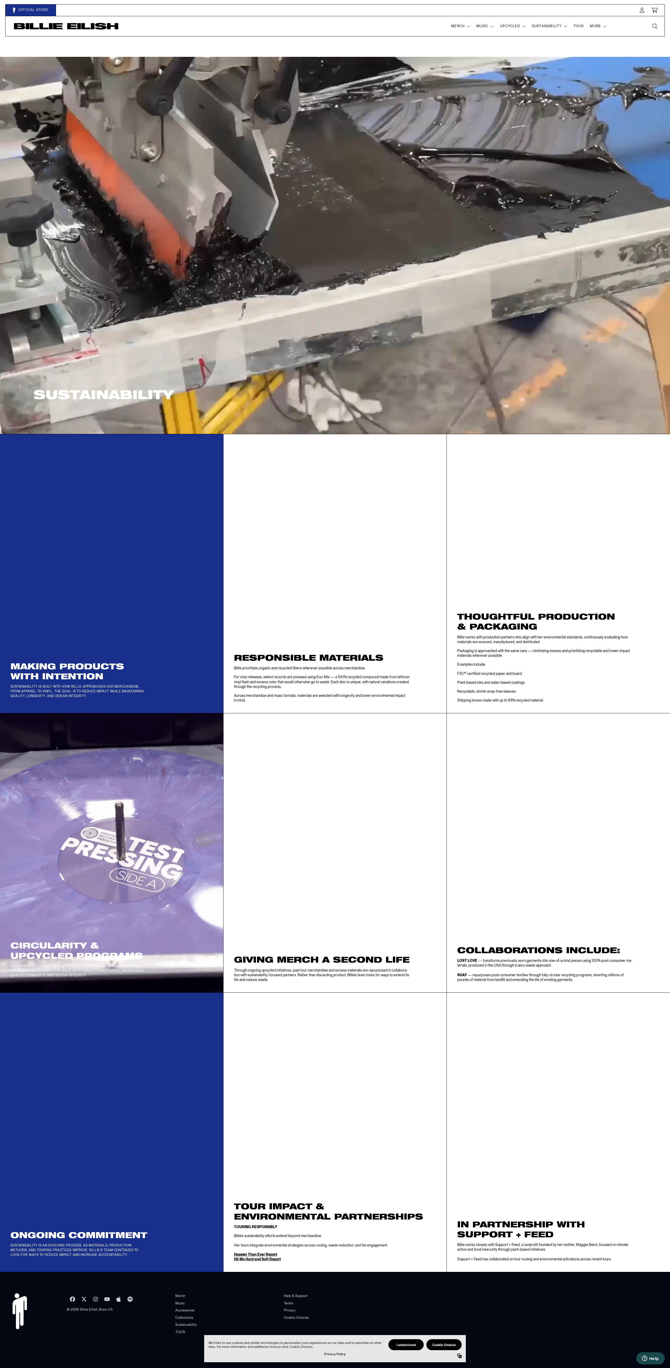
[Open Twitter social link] (84, 1299)
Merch (180, 1296)
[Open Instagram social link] (95, 1299)
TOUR (180, 1332)
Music (180, 1303)
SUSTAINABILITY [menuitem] (547, 26)
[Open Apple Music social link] (118, 1299)
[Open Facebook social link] (72, 1299)
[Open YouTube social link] (107, 1299)
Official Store (32, 10)
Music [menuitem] (482, 26)
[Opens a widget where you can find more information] (650, 1358)
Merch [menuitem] (458, 26)
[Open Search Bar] (654, 26)
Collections (184, 1318)
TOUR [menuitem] (579, 26)
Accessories (185, 1310)
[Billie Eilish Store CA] (66, 26)
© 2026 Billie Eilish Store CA (90, 1309)
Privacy (290, 1310)
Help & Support (296, 1296)
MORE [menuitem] (595, 26)
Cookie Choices (296, 1318)
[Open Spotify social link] (130, 1299)
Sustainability (186, 1325)
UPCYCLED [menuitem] (510, 26)
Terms (288, 1303)
